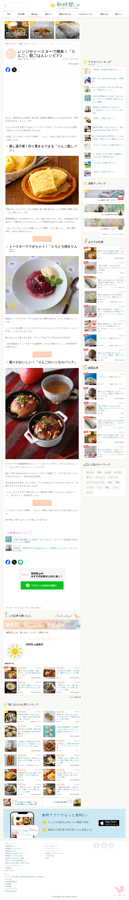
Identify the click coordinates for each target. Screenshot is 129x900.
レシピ (22, 607)
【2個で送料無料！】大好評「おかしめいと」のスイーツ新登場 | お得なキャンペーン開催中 (108, 99)
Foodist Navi (50, 856)
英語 (99, 472)
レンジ (27, 607)
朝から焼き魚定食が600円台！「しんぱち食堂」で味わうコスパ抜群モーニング (108, 137)
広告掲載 (8, 886)
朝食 (32, 607)
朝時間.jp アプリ (10, 851)
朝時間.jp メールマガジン (13, 848)
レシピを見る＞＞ (42, 239)
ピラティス (113, 477)
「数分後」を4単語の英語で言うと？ (106, 69)
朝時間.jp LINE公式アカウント (15, 853)
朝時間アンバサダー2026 (13, 856)
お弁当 (107, 472)
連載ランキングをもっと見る (112, 234)
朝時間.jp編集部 (73, 64)
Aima (47, 858)
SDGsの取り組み (11, 891)
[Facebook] (7, 72)
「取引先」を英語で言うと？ (103, 172)
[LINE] (20, 564)
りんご (16, 607)
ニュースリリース (11, 889)
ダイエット (100, 477)
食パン (89, 477)
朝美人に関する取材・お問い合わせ (17, 863)
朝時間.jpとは (9, 846)
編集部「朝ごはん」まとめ (27, 59)
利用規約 (8, 868)
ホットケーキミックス (95, 482)
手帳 (107, 488)
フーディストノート (52, 848)
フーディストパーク (52, 851)
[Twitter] (14, 72)
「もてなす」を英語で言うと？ (104, 163)
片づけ (89, 493)
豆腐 (117, 482)
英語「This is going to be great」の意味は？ (108, 79)
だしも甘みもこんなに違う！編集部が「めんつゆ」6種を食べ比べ (107, 155)
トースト (90, 488)
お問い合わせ (9, 870)
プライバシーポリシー (12, 865)
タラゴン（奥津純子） (24, 495)
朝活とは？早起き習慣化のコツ (15, 860)
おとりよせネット (52, 846)
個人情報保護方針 (11, 881)
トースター (9, 607)
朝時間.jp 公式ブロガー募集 (14, 858)
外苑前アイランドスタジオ (55, 853)
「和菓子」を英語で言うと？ (103, 118)
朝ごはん (90, 472)
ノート (115, 488)
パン (99, 488)
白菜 (110, 482)
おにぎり (118, 472)
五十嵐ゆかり (21, 231)
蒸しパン (38, 607)
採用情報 (8, 884)
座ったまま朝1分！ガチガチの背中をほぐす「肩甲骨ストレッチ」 (107, 88)
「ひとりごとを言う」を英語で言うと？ (108, 145)
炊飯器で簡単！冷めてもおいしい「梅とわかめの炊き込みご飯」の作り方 (105, 128)
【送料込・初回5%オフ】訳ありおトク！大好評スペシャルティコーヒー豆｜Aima (108, 110)
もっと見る (74, 697)
